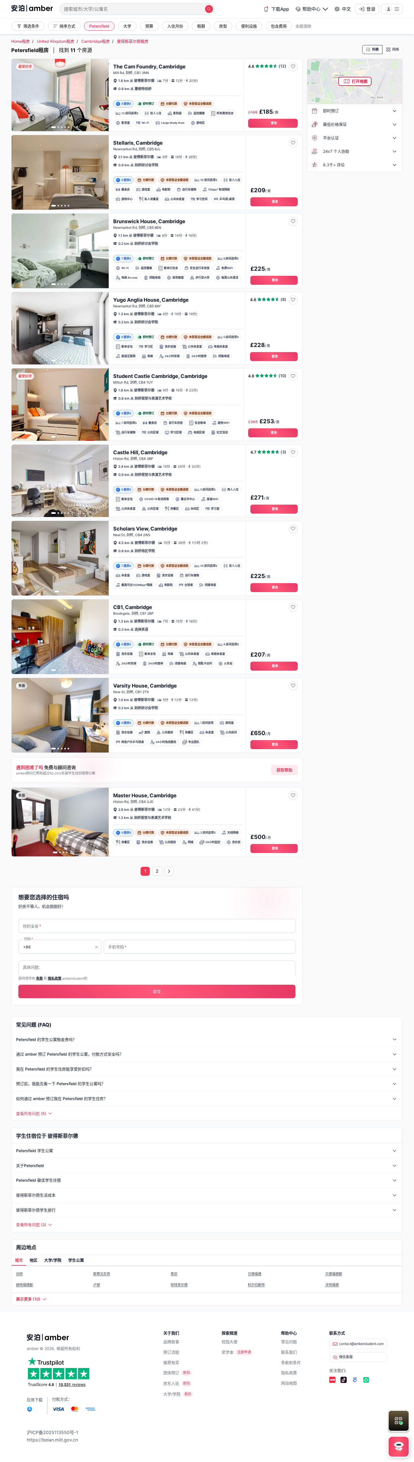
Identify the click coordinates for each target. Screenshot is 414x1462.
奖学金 (227, 1352)
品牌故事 (171, 1341)
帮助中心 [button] (311, 9)
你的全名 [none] (32, 926)
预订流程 (171, 1352)
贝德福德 (254, 1274)
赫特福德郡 (24, 1285)
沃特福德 (332, 1285)
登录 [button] (370, 9)
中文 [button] (346, 9)
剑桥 (19, 1274)
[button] (311, 9)
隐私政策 (289, 1372)
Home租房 (20, 41)
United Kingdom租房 (55, 41)
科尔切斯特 (256, 1285)
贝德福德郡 (333, 1274)
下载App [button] (280, 9)
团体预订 (171, 1372)
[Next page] (168, 871)
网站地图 (289, 1383)
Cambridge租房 (95, 41)
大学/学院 (172, 1394)
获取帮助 (284, 769)
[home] (32, 8)
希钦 (174, 1274)
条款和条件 (291, 1362)
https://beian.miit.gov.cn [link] (52, 1440)
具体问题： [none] (33, 967)
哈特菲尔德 (179, 1285)
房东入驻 (171, 1383)
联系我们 (289, 1352)
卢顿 (96, 1285)
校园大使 (229, 1341)
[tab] (19, 1260)
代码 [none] (28, 939)
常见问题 (289, 1341)
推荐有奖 (171, 1362)
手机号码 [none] (117, 946)
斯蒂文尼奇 (101, 1274)
